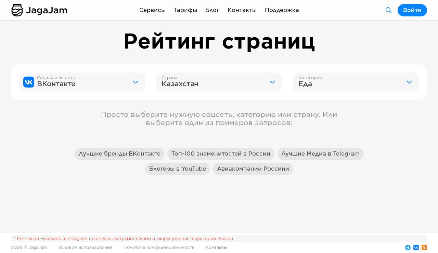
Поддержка (282, 10)
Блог (212, 10)
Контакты (242, 10)
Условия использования (85, 247)
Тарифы (185, 10)
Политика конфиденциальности (159, 247)
